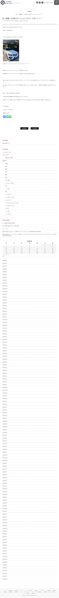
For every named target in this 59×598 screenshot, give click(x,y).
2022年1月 (5, 418)
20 (29, 250)
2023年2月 (5, 381)
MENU (56, 2)
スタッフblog (27, 593)
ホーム (5, 590)
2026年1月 (5, 283)
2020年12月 (5, 455)
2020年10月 (5, 460)
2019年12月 (5, 488)
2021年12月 (5, 421)
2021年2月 (5, 449)
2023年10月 (5, 359)
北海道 (6, 163)
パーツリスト (24, 590)
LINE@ (37, 2)
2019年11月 (5, 491)
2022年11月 (5, 390)
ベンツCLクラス (8, 194)
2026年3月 (5, 277)
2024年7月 (5, 333)
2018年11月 (5, 525)
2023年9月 (5, 362)
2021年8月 (5, 432)
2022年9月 (5, 395)
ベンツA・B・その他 (9, 183)
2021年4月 (5, 443)
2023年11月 (5, 356)
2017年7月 (5, 570)
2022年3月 (5, 412)
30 (52, 252)
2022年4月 (5, 409)
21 (37, 250)
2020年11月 (5, 457)
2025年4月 (5, 308)
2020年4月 (5, 477)
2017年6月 (5, 573)
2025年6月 (5, 302)
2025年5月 (5, 305)
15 (45, 248)
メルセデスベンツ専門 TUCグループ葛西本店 (12, 2)
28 (37, 252)
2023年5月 (5, 373)
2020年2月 (5, 483)
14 (37, 248)
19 (21, 250)
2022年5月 (5, 407)
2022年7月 (5, 401)
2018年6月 (5, 539)
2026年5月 (5, 271)
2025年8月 (5, 297)
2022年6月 (5, 404)
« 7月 (3, 256)
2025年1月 (5, 316)
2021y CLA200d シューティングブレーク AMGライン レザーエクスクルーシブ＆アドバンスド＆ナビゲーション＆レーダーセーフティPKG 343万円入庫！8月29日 (29, 235)
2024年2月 (5, 347)
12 (21, 248)
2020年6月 (5, 471)
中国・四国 (7, 180)
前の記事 (24, 128)
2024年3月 (5, 345)
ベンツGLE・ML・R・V (10, 205)
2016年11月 (5, 579)
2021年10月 (5, 426)
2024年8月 (5, 331)
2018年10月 (5, 528)
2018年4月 (5, 545)
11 (14, 248)
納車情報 (20, 14)
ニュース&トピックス (7, 152)
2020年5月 (5, 474)
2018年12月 (5, 522)
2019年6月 (5, 505)
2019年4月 (5, 511)
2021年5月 (5, 440)
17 (6, 250)
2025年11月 (5, 288)
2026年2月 (5, 280)
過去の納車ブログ (6, 143)
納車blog (33, 593)
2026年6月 (5, 269)
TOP (16, 14)
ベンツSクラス (8, 214)
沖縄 (6, 191)
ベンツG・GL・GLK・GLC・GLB (11, 202)
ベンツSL (7, 208)
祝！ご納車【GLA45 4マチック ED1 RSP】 (11, 225)
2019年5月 (5, 508)
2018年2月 (5, 550)
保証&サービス (17, 590)
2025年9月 (5, 294)
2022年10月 (5, 393)
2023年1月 (5, 384)
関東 (26, 20)
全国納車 (48, 590)
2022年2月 (5, 415)
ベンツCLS (7, 188)
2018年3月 (5, 548)
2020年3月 (5, 480)
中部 (6, 171)
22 (45, 250)
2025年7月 (5, 300)
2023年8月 (5, 364)
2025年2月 (5, 314)
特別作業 (54, 590)
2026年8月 (5, 263)
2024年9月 (5, 328)
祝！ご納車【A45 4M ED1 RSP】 (9, 223)
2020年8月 (5, 466)
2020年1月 (5, 486)
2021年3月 (5, 446)
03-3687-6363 (48, 2)
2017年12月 (5, 556)
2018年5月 (5, 542)
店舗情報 (36, 590)
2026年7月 (5, 266)
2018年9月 (5, 531)
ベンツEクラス (8, 200)
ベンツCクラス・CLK (21, 20)
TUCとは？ (30, 590)
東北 (6, 166)
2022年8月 (5, 398)
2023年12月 (5, 353)
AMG (6, 177)
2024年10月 (5, 325)
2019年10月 (5, 494)
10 (6, 248)
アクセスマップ (42, 590)
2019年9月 (5, 497)
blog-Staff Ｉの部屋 (9, 157)
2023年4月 (5, 376)
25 (14, 252)
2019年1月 (5, 519)
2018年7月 (5, 536)
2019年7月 (5, 502)
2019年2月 (5, 517)
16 (52, 248)
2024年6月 (5, 336)
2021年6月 (5, 438)
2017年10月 (5, 562)
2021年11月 (5, 424)
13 (29, 248)
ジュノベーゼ (5, 228)
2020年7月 (5, 469)
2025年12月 (5, 285)
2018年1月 (5, 553)
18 (14, 250)
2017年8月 (5, 567)
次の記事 (35, 128)
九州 (6, 186)
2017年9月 (5, 564)
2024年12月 (5, 319)
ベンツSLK (7, 211)
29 (45, 252)
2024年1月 (5, 350)
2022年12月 (5, 387)
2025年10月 (5, 291)
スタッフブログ (6, 155)
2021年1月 (5, 452)
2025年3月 (5, 311)
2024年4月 (5, 342)
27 (29, 252)
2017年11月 (5, 559)
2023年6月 (5, 370)
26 (21, 252)
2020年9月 (5, 463)
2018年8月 (5, 533)
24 (6, 252)
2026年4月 (5, 274)
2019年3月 (5, 514)
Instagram (39, 2)
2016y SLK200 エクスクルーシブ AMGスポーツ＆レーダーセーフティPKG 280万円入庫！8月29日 (22, 231)
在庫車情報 (10, 590)
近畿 (6, 174)
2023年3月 (5, 378)
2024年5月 (5, 339)
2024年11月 (5, 322)
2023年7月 (5, 367)
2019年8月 (5, 500)
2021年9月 (5, 429)
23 (52, 250)
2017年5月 (5, 576)
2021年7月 (5, 435)
